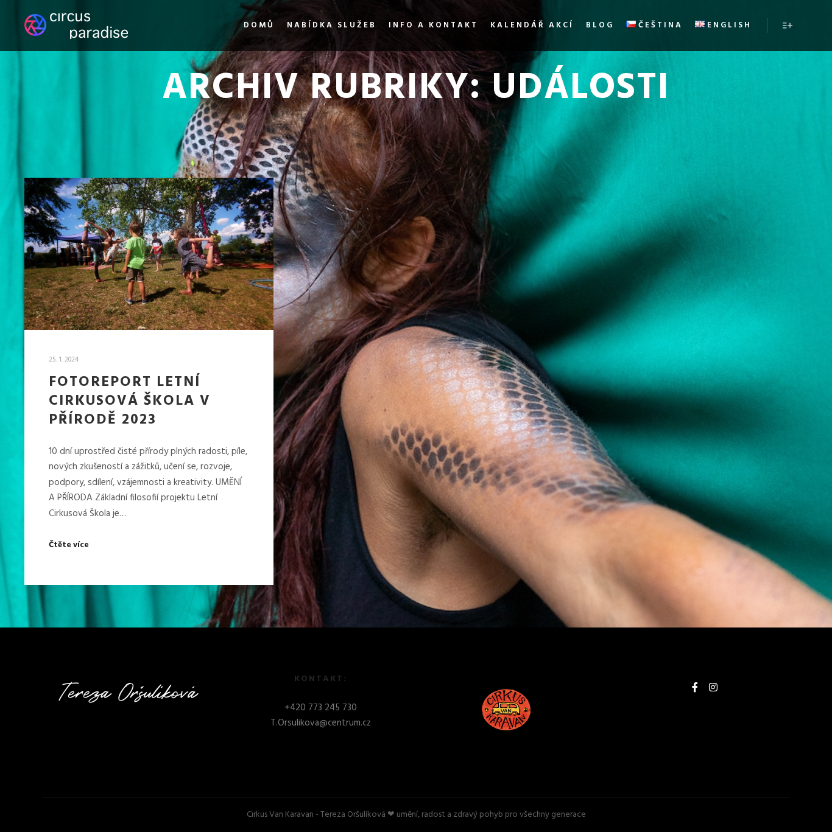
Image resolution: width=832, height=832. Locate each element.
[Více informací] (788, 25)
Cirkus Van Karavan (280, 815)
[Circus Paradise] (76, 25)
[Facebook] (695, 687)
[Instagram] (713, 687)
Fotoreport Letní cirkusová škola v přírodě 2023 (130, 401)
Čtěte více (69, 545)
